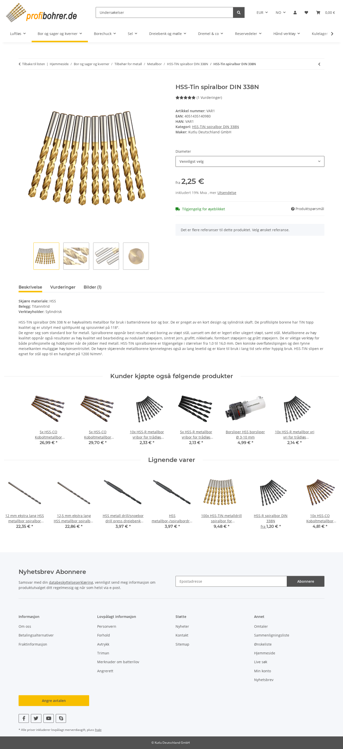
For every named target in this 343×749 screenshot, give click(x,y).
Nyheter (182, 626)
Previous (12, 502)
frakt (98, 730)
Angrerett (105, 670)
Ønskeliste (263, 644)
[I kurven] (23, 81)
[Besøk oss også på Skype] (61, 718)
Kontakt (182, 635)
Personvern (106, 626)
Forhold (103, 635)
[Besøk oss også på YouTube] (48, 718)
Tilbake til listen (33, 64)
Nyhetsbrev (263, 679)
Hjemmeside (264, 653)
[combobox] (250, 161)
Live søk (260, 661)
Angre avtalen (54, 700)
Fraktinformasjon (33, 644)
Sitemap (182, 644)
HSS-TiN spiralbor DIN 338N (215, 126)
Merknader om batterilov (118, 661)
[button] (295, 12)
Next (331, 502)
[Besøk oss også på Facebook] (24, 718)
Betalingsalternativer (36, 635)
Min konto (262, 670)
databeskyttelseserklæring (71, 582)
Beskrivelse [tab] (30, 287)
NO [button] (278, 12)
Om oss (25, 626)
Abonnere (305, 581)
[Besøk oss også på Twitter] (36, 718)
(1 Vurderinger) (209, 97)
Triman (103, 653)
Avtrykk (103, 644)
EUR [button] (260, 12)
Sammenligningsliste (271, 635)
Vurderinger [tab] (63, 287)
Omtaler (261, 626)
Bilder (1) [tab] (93, 287)
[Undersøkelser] (239, 12)
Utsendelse (226, 192)
